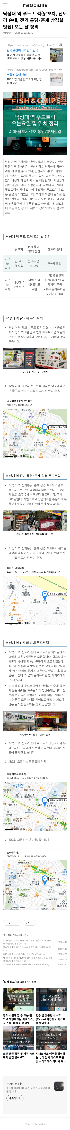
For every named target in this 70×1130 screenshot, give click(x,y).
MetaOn (41, 1123)
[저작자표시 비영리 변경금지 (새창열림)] (40, 923)
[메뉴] (5, 5)
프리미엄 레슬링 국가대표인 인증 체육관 (24, 81)
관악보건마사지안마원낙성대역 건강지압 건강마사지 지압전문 (24, 50)
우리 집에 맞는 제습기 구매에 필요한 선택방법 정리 (24, 964)
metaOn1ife (35, 5)
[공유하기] (13, 922)
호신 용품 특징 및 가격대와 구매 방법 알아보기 (22, 953)
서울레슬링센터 (17, 75)
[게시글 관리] (18, 922)
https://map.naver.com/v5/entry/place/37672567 (32, 45)
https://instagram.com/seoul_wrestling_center (32, 69)
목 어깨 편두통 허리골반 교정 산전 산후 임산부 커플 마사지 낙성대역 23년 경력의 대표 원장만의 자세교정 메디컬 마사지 (25, 56)
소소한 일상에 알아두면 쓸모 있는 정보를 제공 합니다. (28, 1089)
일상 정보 (8, 934)
